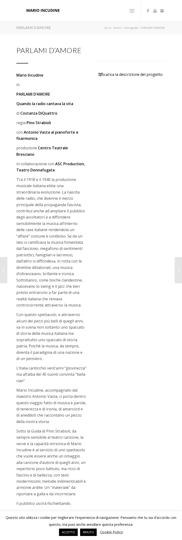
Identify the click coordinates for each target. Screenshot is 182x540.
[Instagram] (162, 10)
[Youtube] (155, 10)
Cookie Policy (111, 532)
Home (117, 27)
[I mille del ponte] (178, 270)
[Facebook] (147, 10)
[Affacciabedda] (3, 270)
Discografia (131, 27)
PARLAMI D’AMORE (33, 27)
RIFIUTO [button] (88, 532)
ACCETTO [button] (68, 532)
